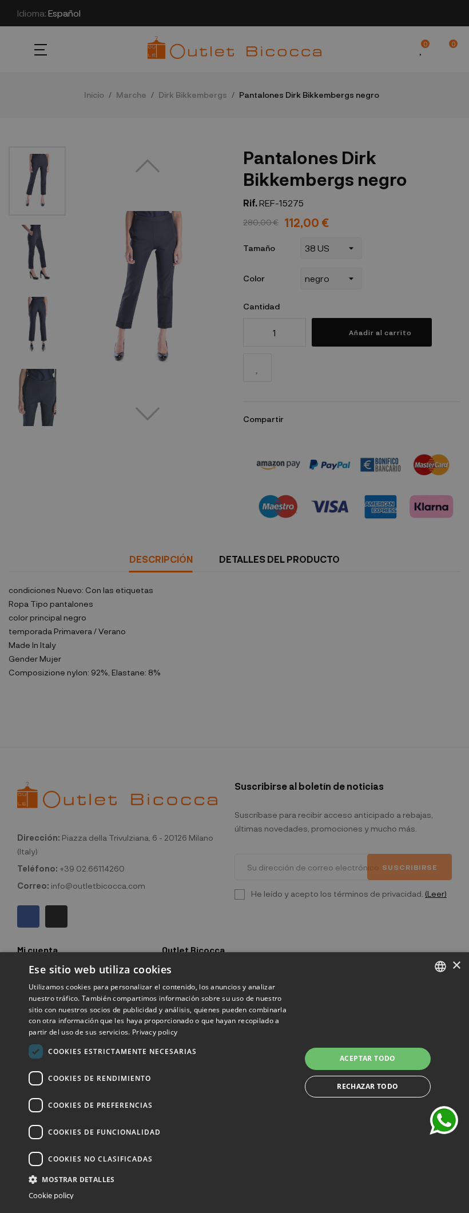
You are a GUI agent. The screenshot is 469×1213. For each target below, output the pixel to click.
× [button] (456, 965)
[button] (161, 1178)
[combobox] (440, 966)
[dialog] (234, 1082)
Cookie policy (51, 1195)
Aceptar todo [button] (368, 1058)
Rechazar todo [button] (367, 1086)
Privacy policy (154, 1032)
